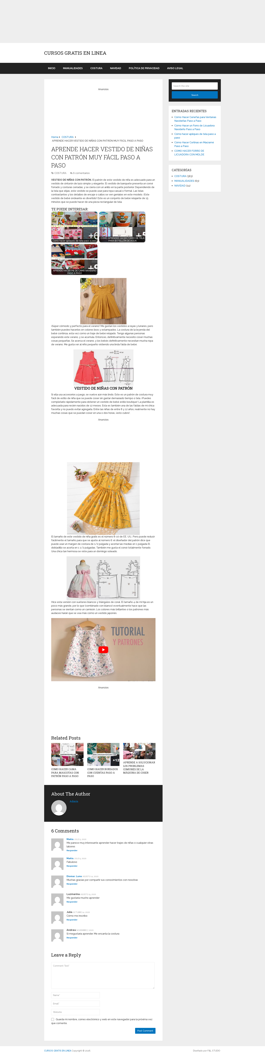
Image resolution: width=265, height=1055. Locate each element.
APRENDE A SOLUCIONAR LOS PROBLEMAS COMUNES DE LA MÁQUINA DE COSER (139, 767)
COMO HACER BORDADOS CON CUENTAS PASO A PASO (102, 772)
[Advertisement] (92, 21)
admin (74, 801)
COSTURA (96, 68)
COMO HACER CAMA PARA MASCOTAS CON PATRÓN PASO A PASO (65, 772)
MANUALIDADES (73, 68)
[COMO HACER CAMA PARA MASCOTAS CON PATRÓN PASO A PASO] (67, 754)
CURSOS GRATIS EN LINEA (75, 52)
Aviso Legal (175, 68)
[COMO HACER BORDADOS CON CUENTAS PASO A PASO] (103, 754)
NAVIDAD (115, 68)
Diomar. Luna (74, 876)
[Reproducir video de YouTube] (103, 649)
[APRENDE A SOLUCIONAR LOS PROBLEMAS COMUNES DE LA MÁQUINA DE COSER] (139, 751)
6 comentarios (81, 173)
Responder (72, 850)
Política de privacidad (144, 68)
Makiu (70, 839)
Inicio (51, 68)
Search (194, 95)
